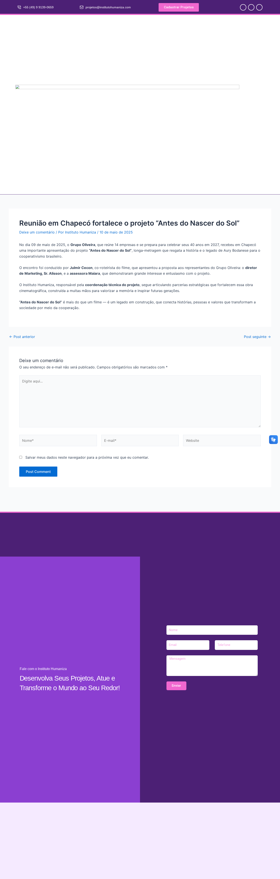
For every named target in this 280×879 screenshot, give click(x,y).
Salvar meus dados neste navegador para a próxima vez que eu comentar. (87, 457)
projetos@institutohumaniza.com (108, 7)
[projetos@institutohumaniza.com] (81, 7)
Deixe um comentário (37, 232)
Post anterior (22, 336)
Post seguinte (257, 336)
